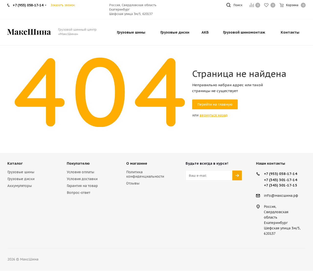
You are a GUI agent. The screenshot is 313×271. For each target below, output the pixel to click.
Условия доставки (82, 179)
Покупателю (78, 163)
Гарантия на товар (82, 186)
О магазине (136, 163)
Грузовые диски (20, 179)
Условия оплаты (80, 172)
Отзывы (132, 183)
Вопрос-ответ (78, 192)
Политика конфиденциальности (145, 174)
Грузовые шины (20, 172)
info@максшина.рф (281, 196)
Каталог (15, 163)
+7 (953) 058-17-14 (280, 173)
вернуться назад (214, 115)
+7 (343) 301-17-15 (280, 185)
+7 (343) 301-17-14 (280, 179)
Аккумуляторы (19, 186)
